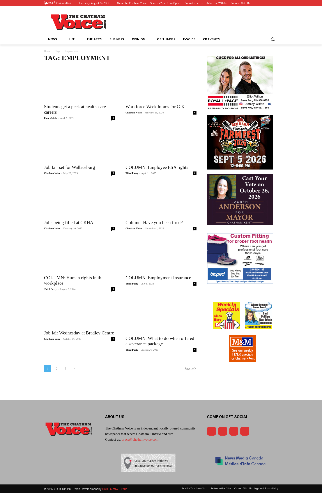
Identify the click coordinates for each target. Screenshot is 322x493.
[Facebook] (257, 3)
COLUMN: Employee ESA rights (157, 167)
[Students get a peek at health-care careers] (79, 83)
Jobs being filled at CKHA (68, 222)
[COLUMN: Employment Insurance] (161, 254)
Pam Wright (50, 118)
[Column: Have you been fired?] (161, 199)
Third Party (132, 173)
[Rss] (275, 3)
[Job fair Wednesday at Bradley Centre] (79, 312)
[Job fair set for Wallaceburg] (79, 144)
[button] (272, 39)
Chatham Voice (134, 112)
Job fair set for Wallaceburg (69, 167)
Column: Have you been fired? (154, 222)
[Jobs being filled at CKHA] (79, 199)
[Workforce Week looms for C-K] (161, 83)
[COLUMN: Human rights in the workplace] (79, 254)
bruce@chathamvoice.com (140, 439)
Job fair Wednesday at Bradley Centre (79, 333)
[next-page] (83, 368)
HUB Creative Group (114, 489)
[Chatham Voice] (79, 22)
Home (47, 51)
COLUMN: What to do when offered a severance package (160, 341)
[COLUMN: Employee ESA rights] (161, 144)
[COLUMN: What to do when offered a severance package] (161, 315)
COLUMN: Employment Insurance (158, 277)
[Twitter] (269, 3)
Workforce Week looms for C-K (155, 106)
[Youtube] (263, 3)
